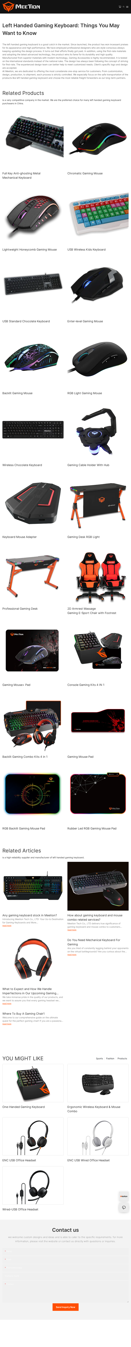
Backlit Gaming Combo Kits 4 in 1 (24, 756)
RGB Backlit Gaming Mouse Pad (23, 828)
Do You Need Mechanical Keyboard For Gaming (93, 942)
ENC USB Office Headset (19, 1160)
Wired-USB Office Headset (20, 1209)
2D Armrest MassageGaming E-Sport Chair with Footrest (91, 611)
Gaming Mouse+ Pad (16, 684)
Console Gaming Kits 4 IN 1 (85, 684)
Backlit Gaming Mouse (17, 393)
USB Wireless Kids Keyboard (86, 249)
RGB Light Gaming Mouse (84, 393)
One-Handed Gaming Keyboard (23, 1107)
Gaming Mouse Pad (80, 756)
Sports (99, 1058)
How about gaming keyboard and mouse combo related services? (94, 917)
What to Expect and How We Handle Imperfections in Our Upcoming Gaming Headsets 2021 (29, 991)
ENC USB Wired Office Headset (88, 1160)
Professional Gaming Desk (20, 608)
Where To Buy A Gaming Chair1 (23, 1013)
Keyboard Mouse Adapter (19, 537)
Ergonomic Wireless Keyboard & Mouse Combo (93, 1109)
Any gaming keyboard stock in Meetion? (29, 915)
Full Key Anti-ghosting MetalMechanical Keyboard (21, 175)
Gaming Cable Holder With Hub (88, 465)
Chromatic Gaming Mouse (85, 173)
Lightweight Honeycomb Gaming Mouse (29, 249)
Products (122, 1058)
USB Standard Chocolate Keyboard (26, 321)
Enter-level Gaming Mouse (85, 321)
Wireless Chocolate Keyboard (22, 465)
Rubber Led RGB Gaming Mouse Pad (91, 828)
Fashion (110, 1058)
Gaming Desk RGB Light (83, 537)
